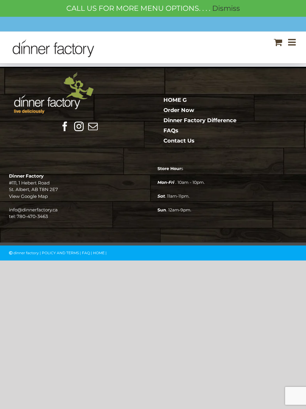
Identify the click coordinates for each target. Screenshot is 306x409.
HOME (99, 253)
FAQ (86, 253)
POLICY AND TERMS (60, 253)
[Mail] (93, 126)
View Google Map (28, 196)
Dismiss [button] (226, 8)
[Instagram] (79, 126)
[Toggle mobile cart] (278, 42)
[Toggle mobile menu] (292, 42)
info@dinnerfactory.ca (33, 210)
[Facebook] (65, 126)
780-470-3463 (32, 216)
